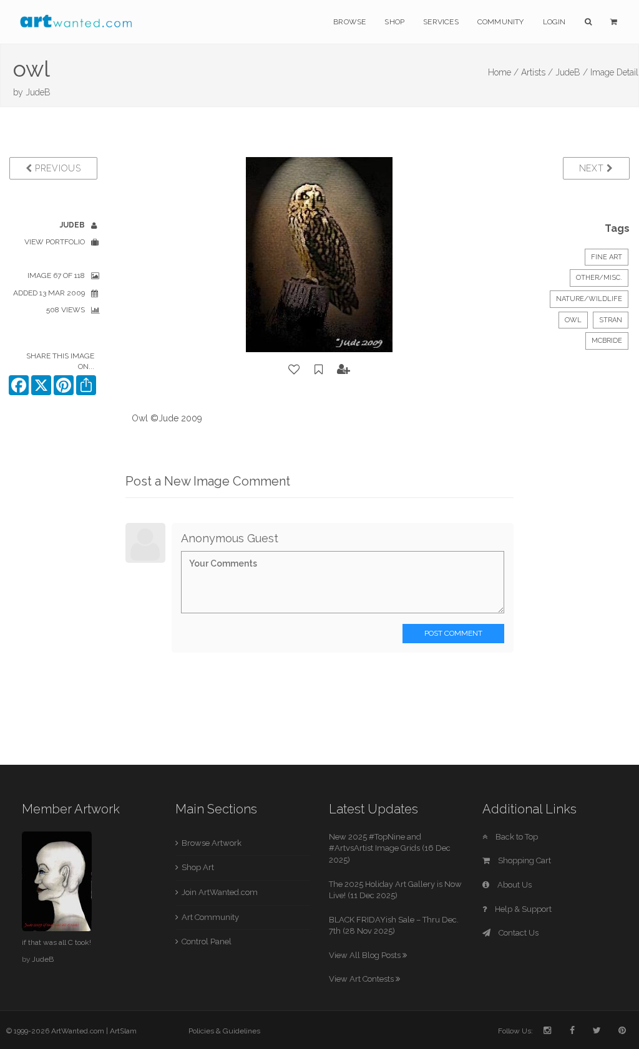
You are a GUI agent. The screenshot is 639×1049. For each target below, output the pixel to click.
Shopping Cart (523, 860)
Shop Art (198, 867)
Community (500, 21)
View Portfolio (54, 241)
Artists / (537, 72)
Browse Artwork (211, 843)
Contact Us (518, 932)
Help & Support (522, 909)
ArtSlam (123, 1031)
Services (441, 21)
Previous (56, 168)
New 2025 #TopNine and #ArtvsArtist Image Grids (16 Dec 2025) (390, 848)
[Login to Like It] (294, 369)
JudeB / (571, 72)
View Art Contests (362, 979)
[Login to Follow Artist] (344, 369)
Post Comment (453, 633)
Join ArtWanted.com (220, 892)
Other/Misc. (599, 278)
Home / (503, 72)
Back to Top (516, 836)
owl (573, 320)
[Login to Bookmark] (319, 369)
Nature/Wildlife (589, 299)
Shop (394, 21)
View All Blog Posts (365, 955)
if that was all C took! (56, 942)
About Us (513, 884)
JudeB (38, 92)
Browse (349, 21)
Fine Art (606, 257)
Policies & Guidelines (224, 1031)
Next (593, 168)
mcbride (607, 341)
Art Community (210, 917)
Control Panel (207, 941)
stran (610, 320)
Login (554, 21)
